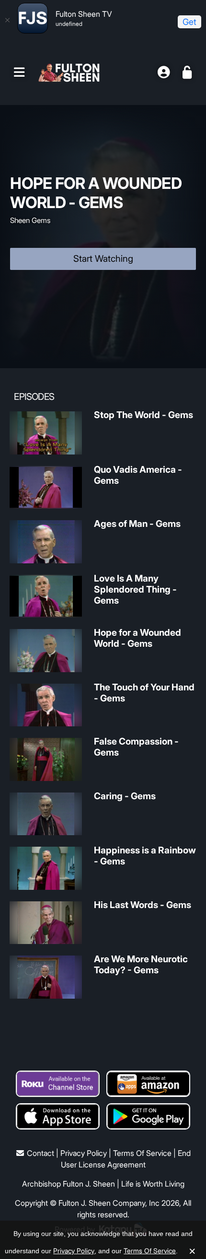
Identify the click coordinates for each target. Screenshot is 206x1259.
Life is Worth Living (152, 1184)
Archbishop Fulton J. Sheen (68, 1184)
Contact (40, 1153)
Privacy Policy (83, 1153)
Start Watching (103, 258)
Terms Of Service (142, 1153)
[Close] (7, 20)
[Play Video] (46, 432)
